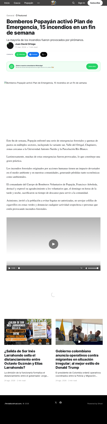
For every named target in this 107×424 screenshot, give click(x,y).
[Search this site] (73, 3)
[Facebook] (61, 402)
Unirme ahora (92, 66)
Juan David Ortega (25, 44)
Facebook (34, 54)
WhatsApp (22, 54)
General (10, 15)
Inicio (7, 3)
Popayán (28, 3)
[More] (38, 3)
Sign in (81, 3)
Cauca (17, 3)
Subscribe (95, 3)
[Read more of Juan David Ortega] (10, 45)
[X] (56, 402)
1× (81, 268)
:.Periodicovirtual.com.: (13, 404)
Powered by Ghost (95, 404)
